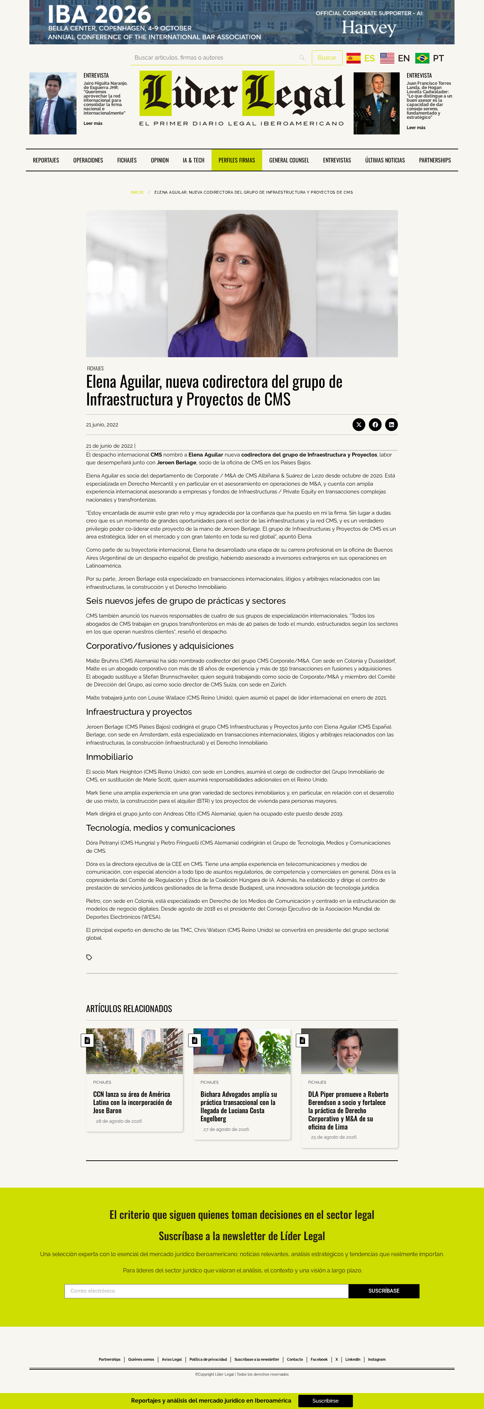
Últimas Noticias (385, 160)
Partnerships (435, 160)
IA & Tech (193, 160)
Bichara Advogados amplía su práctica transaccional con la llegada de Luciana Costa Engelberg (239, 1106)
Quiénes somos (141, 1359)
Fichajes (127, 160)
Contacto (295, 1359)
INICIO (137, 192)
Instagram (376, 1359)
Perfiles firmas (237, 160)
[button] (359, 424)
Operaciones (88, 160)
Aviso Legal (172, 1359)
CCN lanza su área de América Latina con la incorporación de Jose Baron (132, 1102)
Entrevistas (337, 160)
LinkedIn (352, 1359)
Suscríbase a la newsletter (257, 1359)
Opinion (160, 160)
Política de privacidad (208, 1359)
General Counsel (289, 160)
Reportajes (46, 160)
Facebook (319, 1359)
